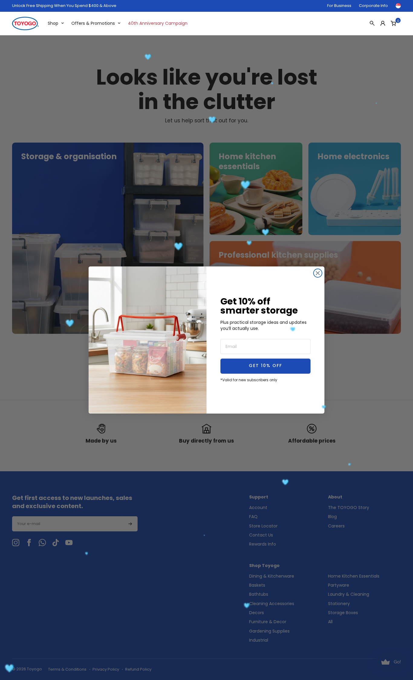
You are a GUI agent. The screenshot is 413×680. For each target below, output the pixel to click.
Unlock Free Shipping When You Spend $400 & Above (64, 5)
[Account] (383, 23)
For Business (339, 5)
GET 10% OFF (265, 366)
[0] (393, 23)
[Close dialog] (318, 273)
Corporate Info (373, 5)
